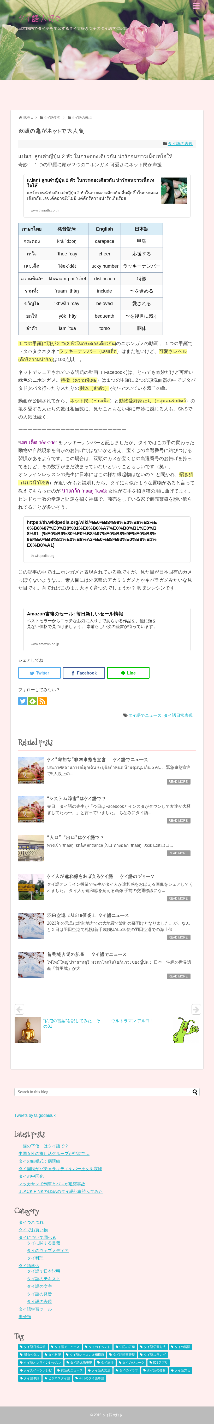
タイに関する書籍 (43, 1243)
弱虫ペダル (31, 1355)
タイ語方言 (182, 1370)
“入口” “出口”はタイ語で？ (75, 837)
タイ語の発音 (39, 1294)
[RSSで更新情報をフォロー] (42, 701)
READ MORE (178, 782)
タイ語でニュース (145, 715)
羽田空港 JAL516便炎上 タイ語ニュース (88, 915)
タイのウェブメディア (48, 1250)
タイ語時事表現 (124, 1355)
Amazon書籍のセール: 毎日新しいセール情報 (75, 613)
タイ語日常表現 (178, 715)
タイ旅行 (107, 1362)
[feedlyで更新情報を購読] (32, 701)
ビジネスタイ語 (59, 1378)
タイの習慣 (182, 1347)
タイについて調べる (37, 1237)
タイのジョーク (133, 1362)
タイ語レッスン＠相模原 (87, 1355)
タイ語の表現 (180, 143)
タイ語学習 (29, 1265)
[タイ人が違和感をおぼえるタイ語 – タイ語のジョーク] (31, 887)
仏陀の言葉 (127, 1347)
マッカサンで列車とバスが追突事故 (52, 1184)
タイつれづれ (31, 1222)
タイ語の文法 (101, 1370)
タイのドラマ (128, 1370)
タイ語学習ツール (35, 1309)
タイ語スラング (155, 1355)
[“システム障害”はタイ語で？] (31, 809)
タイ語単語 (31, 1378)
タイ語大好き (40, 18)
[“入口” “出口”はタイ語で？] (31, 848)
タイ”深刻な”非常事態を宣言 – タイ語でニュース (97, 759)
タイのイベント (99, 1347)
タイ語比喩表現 (81, 1362)
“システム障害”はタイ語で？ (76, 798)
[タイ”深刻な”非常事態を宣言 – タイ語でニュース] (31, 770)
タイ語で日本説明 (43, 1271)
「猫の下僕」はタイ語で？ (44, 1146)
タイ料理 (35, 1258)
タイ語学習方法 (155, 1347)
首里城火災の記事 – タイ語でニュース (87, 954)
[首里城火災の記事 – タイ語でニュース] (31, 965)
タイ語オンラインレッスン (42, 1362)
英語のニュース (72, 1370)
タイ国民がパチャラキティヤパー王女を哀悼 (60, 1168)
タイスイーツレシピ (38, 1370)
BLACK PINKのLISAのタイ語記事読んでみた (61, 1191)
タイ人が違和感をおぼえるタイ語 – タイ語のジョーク (100, 876)
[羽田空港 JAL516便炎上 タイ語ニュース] (31, 926)
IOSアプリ (160, 1362)
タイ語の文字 (39, 1286)
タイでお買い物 (33, 1230)
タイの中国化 (31, 1176)
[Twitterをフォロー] (22, 701)
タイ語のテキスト (43, 1279)
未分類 (25, 1316)
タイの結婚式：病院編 (39, 1161)
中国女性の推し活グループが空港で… (54, 1153)
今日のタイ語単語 (91, 1378)
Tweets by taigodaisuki (35, 1115)
